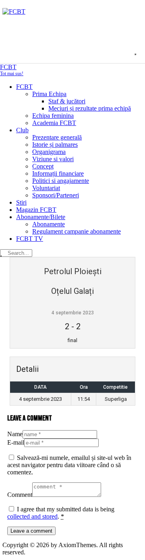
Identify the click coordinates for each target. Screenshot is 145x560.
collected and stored (32, 516)
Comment (19, 494)
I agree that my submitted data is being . (60, 513)
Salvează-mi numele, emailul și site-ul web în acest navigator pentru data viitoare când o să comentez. (69, 465)
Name (15, 434)
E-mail (15, 442)
